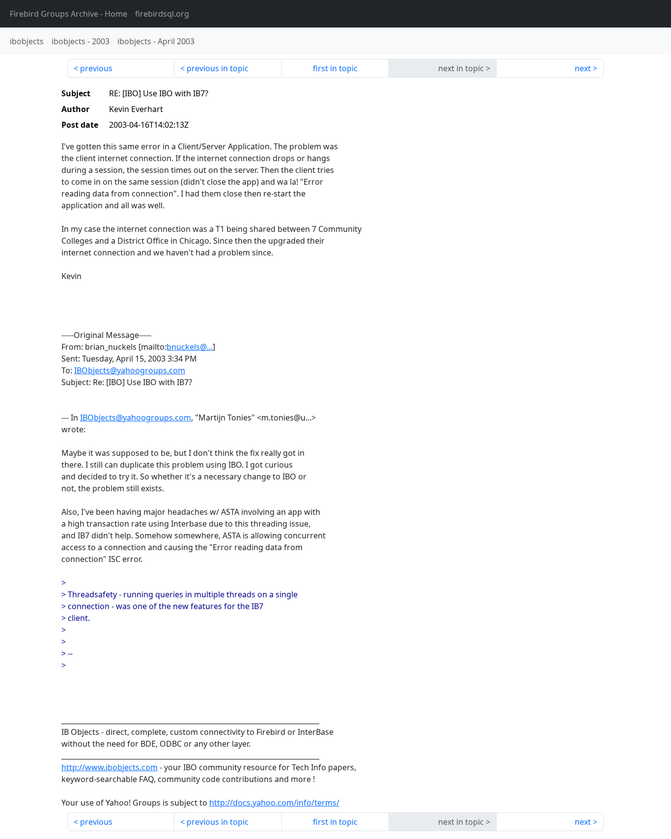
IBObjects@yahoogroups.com (129, 370)
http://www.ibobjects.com (109, 767)
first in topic (335, 68)
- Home (68, 13)
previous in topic (218, 68)
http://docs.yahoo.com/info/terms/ (274, 802)
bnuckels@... (190, 346)
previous (96, 68)
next (583, 68)
